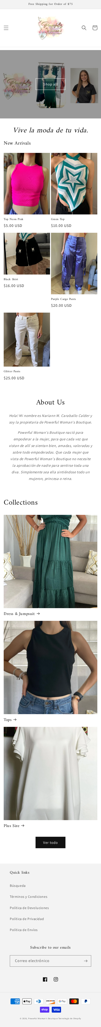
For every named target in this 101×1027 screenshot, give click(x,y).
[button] (6, 27)
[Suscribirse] (85, 961)
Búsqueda (18, 885)
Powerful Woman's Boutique (43, 1018)
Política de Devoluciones (29, 908)
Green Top (57, 220)
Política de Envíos (24, 930)
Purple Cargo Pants (63, 299)
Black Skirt (11, 280)
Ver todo (50, 842)
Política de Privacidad (27, 919)
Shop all (50, 84)
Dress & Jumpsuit (19, 614)
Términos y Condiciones (28, 896)
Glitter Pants (12, 372)
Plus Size (11, 826)
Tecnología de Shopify (69, 1018)
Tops (8, 720)
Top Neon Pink (14, 220)
